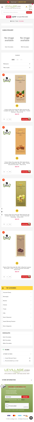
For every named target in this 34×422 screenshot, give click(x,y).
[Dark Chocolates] (9, 39)
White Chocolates (7, 343)
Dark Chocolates (9, 47)
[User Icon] (26, 7)
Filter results (17, 67)
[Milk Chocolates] (25, 39)
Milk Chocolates (25, 47)
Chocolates (6, 333)
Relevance (17, 64)
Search (29, 12)
